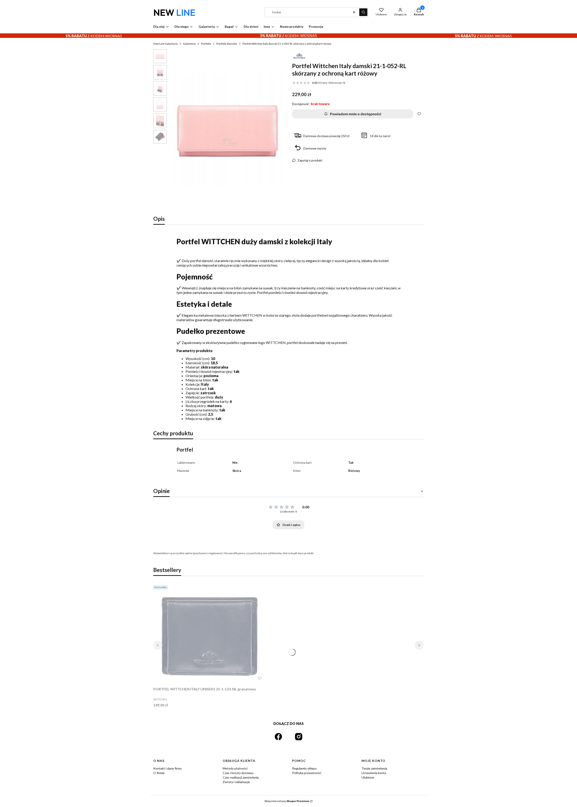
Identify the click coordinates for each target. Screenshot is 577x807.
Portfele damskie (226, 43)
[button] (363, 12)
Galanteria (189, 43)
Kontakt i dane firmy (167, 768)
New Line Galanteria (165, 43)
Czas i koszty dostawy (238, 773)
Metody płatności (235, 768)
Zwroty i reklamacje (236, 782)
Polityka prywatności (306, 773)
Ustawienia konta (374, 773)
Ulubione (368, 777)
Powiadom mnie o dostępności (355, 114)
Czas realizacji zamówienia (241, 777)
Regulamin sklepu (304, 768)
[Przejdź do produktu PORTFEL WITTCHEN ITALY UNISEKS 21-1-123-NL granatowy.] (209, 634)
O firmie (159, 773)
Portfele (206, 43)
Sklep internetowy (286, 801)
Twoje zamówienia (374, 768)
